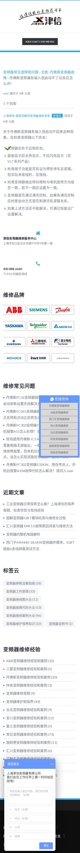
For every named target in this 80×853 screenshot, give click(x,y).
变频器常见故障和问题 (20, 72)
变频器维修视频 (18, 693)
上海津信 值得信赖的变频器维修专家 (26, 115)
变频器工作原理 (20, 591)
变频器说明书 (61, 624)
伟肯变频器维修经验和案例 (26, 685)
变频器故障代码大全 (23, 607)
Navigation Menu (39, 42)
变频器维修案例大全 (23, 615)
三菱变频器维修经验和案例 (26, 669)
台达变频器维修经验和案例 (26, 710)
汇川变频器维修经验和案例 (26, 751)
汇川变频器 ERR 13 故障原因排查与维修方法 (39, 526)
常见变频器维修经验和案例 (26, 734)
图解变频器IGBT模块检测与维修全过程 (36, 518)
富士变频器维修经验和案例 (26, 726)
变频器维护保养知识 (23, 624)
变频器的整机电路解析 (23, 534)
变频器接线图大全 (22, 599)
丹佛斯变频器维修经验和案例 (28, 677)
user (6, 93)
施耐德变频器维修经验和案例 (28, 742)
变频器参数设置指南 (23, 583)
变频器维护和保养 (19, 701)
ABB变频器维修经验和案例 (26, 661)
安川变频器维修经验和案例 (26, 718)
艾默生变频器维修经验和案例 (28, 759)
